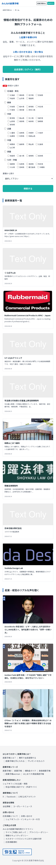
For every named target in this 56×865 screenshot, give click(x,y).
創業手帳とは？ (9, 757)
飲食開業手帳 (44, 770)
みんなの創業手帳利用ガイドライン (18, 829)
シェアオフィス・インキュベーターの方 (23, 819)
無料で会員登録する (27, 757)
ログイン (51, 3)
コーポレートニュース (22, 806)
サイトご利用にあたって (16, 832)
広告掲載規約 (11, 842)
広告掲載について (10, 816)
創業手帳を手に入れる (15, 761)
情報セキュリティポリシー (17, 835)
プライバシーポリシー (38, 832)
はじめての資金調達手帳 (33, 774)
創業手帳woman (13, 774)
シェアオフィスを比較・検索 (15, 783)
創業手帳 (18, 770)
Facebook (11, 796)
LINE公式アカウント (27, 796)
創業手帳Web (41, 3)
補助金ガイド (30, 770)
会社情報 (6, 806)
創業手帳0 (7, 770)
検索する (28, 188)
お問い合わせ (26, 816)
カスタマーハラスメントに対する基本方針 (24, 838)
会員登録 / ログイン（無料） (28, 69)
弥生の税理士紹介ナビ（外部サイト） (22, 787)
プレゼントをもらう (36, 761)
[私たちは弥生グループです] (17, 852)
